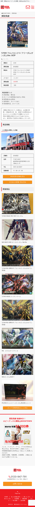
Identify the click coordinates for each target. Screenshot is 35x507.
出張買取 (16, 498)
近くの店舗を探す (15, 496)
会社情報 (23, 500)
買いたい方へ (27, 496)
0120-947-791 (19, 476)
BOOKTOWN (6, 13)
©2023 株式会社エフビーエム (17, 504)
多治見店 (15, 66)
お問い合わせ (17, 484)
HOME (6, 496)
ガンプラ (5, 59)
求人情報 (15, 500)
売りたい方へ (7, 498)
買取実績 (24, 498)
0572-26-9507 (17, 167)
